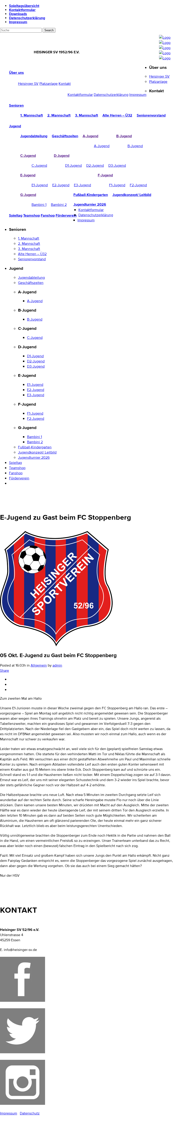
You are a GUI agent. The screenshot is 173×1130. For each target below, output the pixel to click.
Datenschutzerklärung (27, 18)
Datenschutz (30, 1113)
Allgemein (39, 665)
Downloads (18, 14)
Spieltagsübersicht (24, 6)
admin (57, 665)
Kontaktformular (22, 10)
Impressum (18, 22)
